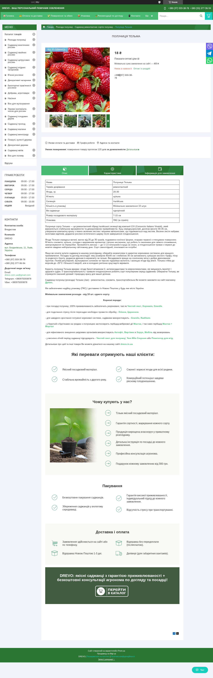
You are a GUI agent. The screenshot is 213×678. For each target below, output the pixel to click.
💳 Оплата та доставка (30, 15)
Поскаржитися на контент (98, 656)
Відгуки (8, 163)
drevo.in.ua (127, 344)
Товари (50, 27)
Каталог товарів (13, 34)
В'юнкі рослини (15, 75)
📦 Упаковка (83, 15)
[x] (177, 634)
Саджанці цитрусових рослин (19, 61)
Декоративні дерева (18, 145)
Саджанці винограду (18, 134)
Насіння (12, 98)
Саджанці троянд (16, 124)
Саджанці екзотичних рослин (18, 46)
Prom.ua (121, 651)
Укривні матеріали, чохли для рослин (17, 110)
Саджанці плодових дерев (18, 117)
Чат (202, 670)
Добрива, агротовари (18, 93)
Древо (48, 282)
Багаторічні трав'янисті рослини (19, 86)
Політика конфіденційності (123, 656)
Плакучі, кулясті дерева (20, 139)
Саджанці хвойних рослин (17, 53)
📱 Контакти (134, 15)
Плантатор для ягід (162, 338)
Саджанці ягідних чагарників (16, 68)
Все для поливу (16, 155)
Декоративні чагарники (19, 80)
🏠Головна (8, 15)
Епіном (122, 312)
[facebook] (174, 634)
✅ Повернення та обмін (60, 15)
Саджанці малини (17, 129)
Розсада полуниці (64, 27)
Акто (116, 332)
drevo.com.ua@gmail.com (18, 275)
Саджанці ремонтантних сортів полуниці (94, 27)
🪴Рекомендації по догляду (109, 15)
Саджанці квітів (15, 150)
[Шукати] (201, 16)
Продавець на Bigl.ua (106, 654)
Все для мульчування (19, 103)
